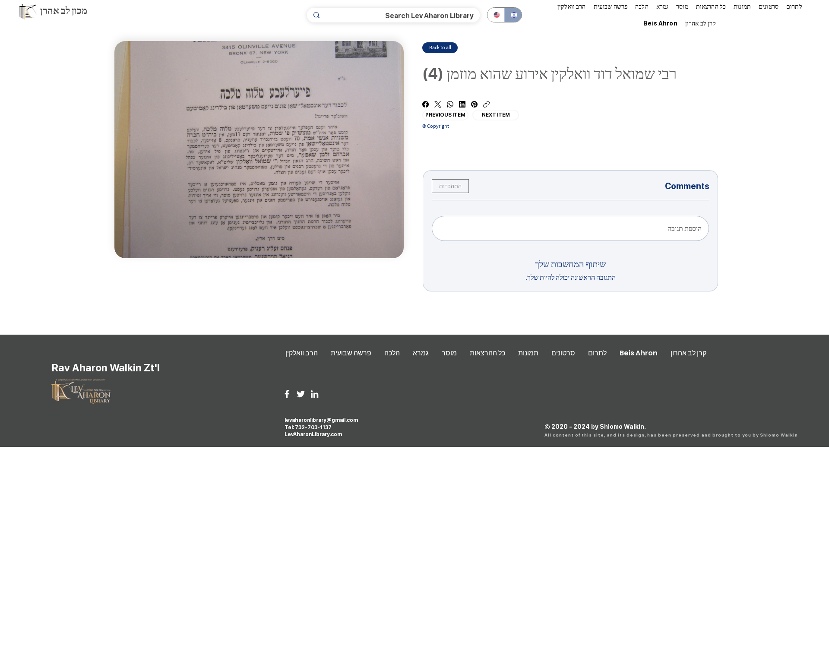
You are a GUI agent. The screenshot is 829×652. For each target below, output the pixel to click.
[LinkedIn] (462, 104)
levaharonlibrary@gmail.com (321, 420)
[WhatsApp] (450, 104)
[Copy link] (486, 104)
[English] (495, 15)
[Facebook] (425, 104)
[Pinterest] (474, 104)
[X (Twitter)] (437, 104)
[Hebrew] (513, 15)
